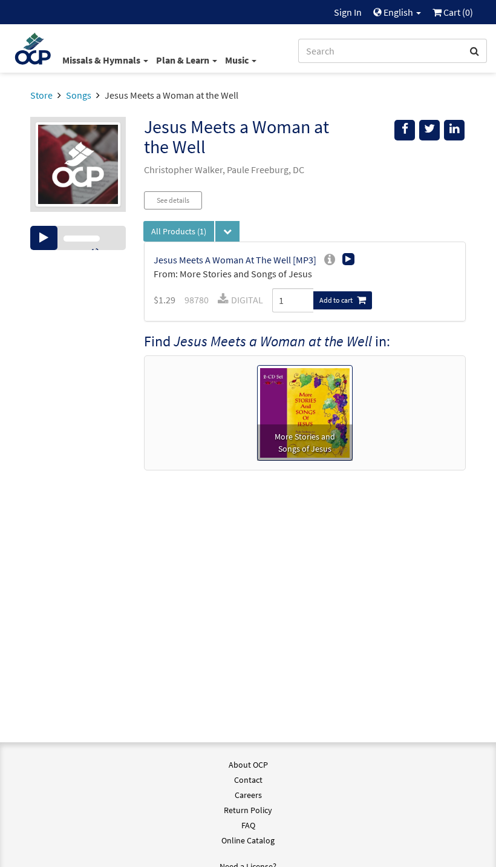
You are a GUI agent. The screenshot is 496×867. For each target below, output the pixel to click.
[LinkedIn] (454, 130)
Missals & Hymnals (102, 60)
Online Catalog (248, 840)
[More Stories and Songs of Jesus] (305, 412)
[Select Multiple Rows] (227, 231)
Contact (248, 779)
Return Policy (248, 810)
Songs (78, 95)
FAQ (248, 825)
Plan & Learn (183, 60)
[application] (78, 238)
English (398, 12)
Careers (248, 795)
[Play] (43, 238)
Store (41, 95)
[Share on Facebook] (404, 130)
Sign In (348, 12)
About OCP (248, 764)
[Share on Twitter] (429, 130)
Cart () (457, 12)
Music (237, 60)
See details (173, 200)
